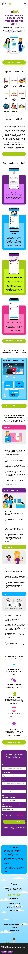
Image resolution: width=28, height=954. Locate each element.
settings (16, 949)
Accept (4, 951)
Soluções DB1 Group (14, 927)
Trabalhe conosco (14, 930)
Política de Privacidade (14, 922)
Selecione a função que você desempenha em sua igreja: (13, 805)
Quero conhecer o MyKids (14, 822)
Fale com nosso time (14, 153)
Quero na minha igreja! (14, 62)
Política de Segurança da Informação (14, 924)
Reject (10, 951)
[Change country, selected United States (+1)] (3, 791)
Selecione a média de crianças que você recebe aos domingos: (13, 796)
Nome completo (7, 772)
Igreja (4, 780)
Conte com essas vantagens (14, 742)
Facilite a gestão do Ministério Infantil (14, 341)
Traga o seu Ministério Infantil (14, 406)
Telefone (5, 788)
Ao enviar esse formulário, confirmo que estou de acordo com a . (14, 815)
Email (4, 764)
